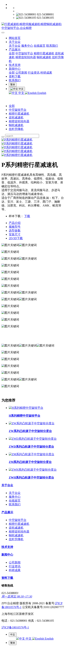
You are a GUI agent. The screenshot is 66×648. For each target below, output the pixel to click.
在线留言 (39, 45)
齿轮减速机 (16, 117)
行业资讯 (34, 72)
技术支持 (15, 64)
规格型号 (15, 226)
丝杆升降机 (16, 129)
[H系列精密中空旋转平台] (26, 407)
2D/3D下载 (16, 238)
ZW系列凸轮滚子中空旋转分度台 (30, 431)
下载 (27, 216)
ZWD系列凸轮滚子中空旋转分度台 (31, 446)
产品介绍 (15, 222)
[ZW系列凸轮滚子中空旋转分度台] (31, 423)
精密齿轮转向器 (25, 57)
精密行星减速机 (44, 53)
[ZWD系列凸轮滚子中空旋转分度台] (33, 438)
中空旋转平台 (24, 53)
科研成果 (46, 72)
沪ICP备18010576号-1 (15, 627)
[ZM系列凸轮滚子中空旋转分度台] (31, 454)
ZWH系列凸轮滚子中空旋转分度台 (31, 477)
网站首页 (15, 38)
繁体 (12, 84)
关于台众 (15, 41)
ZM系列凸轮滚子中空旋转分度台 (30, 461)
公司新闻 (21, 72)
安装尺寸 (15, 234)
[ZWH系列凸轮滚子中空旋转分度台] (33, 469)
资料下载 (15, 76)
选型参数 (15, 230)
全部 (12, 53)
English (41, 92)
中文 (21, 92)
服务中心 (27, 45)
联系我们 (52, 45)
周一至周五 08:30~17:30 (16, 596)
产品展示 (15, 49)
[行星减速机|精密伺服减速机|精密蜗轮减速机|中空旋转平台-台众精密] (33, 26)
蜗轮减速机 (44, 57)
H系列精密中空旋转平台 (24, 415)
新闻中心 (15, 68)
